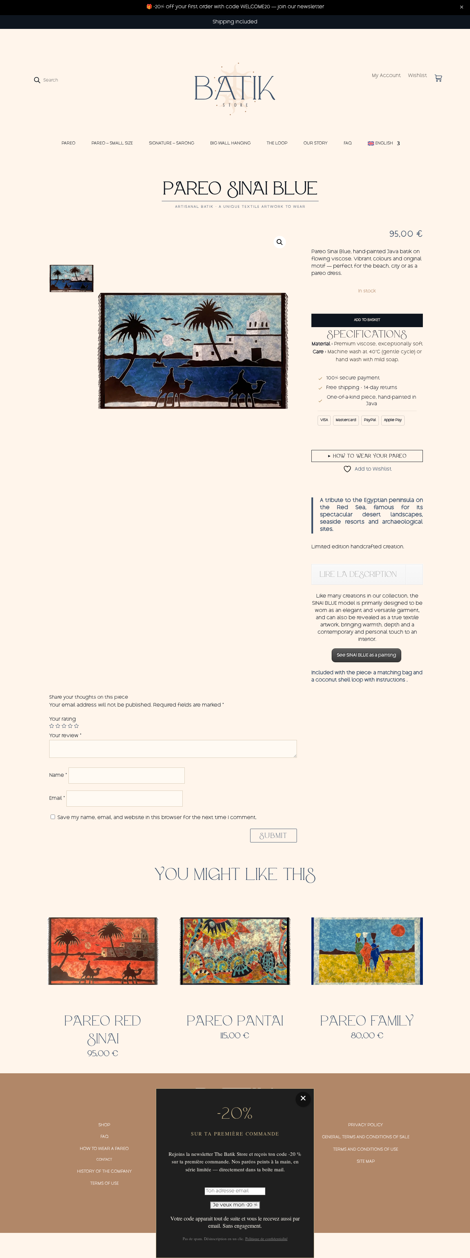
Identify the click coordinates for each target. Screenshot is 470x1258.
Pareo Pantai (235, 1021)
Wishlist (417, 76)
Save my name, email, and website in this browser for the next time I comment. (157, 818)
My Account (386, 76)
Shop (104, 1125)
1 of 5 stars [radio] (51, 725)
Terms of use (104, 1183)
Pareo (68, 143)
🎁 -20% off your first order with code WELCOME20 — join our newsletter (235, 7)
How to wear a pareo (104, 1149)
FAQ (348, 143)
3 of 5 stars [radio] (64, 725)
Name (58, 775)
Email (57, 799)
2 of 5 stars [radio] (57, 725)
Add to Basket (367, 320)
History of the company (104, 1171)
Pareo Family (367, 1021)
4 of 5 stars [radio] (70, 725)
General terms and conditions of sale (365, 1137)
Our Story (315, 143)
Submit (273, 835)
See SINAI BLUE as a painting (366, 655)
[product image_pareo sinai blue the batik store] (193, 351)
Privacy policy (365, 1125)
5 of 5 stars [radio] (76, 725)
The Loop (277, 143)
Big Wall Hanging (230, 143)
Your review (65, 736)
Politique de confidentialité (266, 1238)
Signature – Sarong (171, 143)
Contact (104, 1160)
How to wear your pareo (367, 456)
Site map (366, 1161)
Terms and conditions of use (365, 1149)
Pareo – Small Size (112, 143)
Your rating (62, 719)
